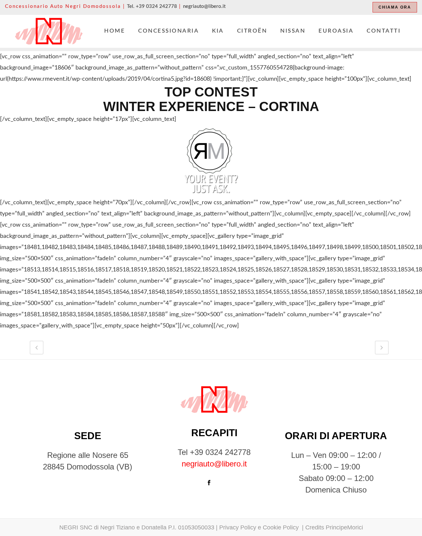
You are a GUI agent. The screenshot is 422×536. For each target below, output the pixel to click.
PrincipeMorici (344, 527)
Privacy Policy (237, 527)
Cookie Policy (281, 527)
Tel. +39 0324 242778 (152, 6)
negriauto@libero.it (204, 6)
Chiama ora (394, 7)
